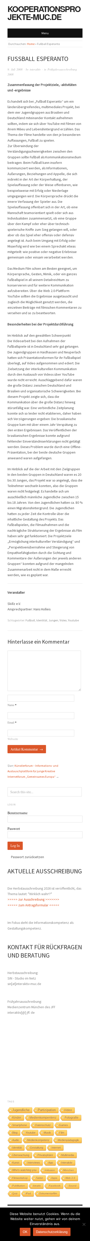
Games (63, 1125)
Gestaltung (36, 1147)
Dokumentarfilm (48, 1193)
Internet (56, 1147)
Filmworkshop (20, 1178)
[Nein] (83, 1224)
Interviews (34, 1162)
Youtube (73, 620)
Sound (72, 1185)
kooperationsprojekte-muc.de (44, 12)
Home (30, 44)
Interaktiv (66, 1162)
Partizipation (47, 1110)
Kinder (16, 1117)
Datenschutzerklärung (52, 1232)
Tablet (39, 1178)
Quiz (15, 1193)
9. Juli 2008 (15, 69)
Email (12, 722)
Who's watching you (24, 1170)
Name (12, 705)
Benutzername (18, 812)
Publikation (18, 1185)
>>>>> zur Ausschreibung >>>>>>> (33, 899)
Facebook (54, 1185)
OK (25, 1232)
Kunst (15, 1162)
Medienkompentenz (43, 1117)
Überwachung (20, 1155)
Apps (54, 1178)
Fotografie (71, 1117)
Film (61, 1132)
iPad (28, 1193)
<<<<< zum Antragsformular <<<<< (33, 905)
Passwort (14, 828)
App (50, 1162)
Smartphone (19, 1125)
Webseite (13, 739)
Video (63, 620)
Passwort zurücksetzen (27, 857)
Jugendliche (21, 1110)
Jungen (53, 620)
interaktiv (35, 69)
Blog (15, 1132)
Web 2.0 (70, 1178)
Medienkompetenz (38, 1140)
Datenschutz (43, 1125)
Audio (15, 1140)
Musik (47, 1132)
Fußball (30, 620)
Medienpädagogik (68, 1140)
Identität (41, 620)
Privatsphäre (45, 1155)
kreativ (37, 1185)
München (68, 1170)
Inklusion (50, 1170)
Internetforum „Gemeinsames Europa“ (32, 776)
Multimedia (67, 1155)
